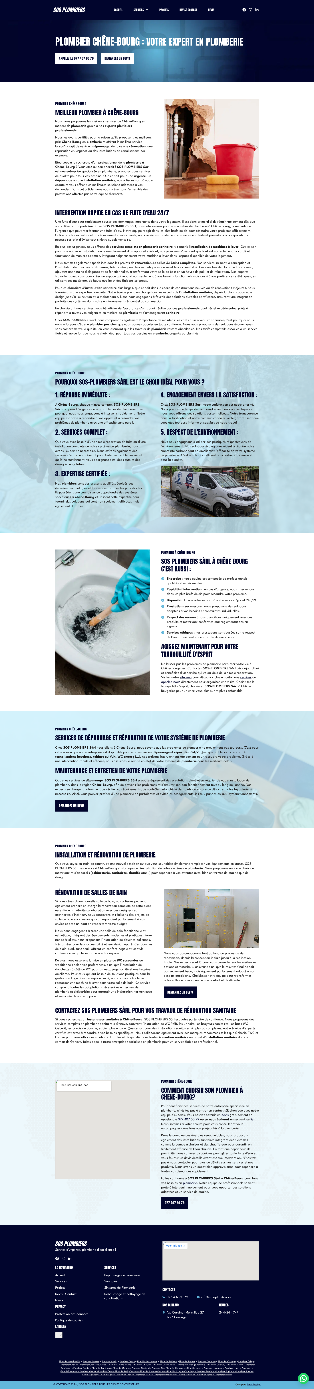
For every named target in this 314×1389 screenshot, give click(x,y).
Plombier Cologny (216, 1365)
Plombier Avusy (127, 1362)
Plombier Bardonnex (147, 1362)
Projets (164, 10)
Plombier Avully (109, 1362)
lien (252, 1119)
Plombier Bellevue (168, 1362)
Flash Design (254, 1384)
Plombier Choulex (142, 1365)
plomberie (190, 1183)
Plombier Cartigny (227, 1362)
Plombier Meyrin (235, 1365)
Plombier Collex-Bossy (164, 1365)
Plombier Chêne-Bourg (120, 1365)
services (245, 677)
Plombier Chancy (69, 1365)
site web (186, 677)
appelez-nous (170, 682)
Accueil (118, 10)
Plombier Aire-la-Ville (69, 1362)
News (211, 10)
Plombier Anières (91, 1362)
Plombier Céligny (246, 1362)
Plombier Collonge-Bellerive (191, 1365)
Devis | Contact (188, 10)
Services (139, 10)
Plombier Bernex (187, 1362)
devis (225, 1115)
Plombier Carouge (207, 1362)
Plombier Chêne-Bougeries (93, 1365)
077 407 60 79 (188, 1119)
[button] (303, 1378)
